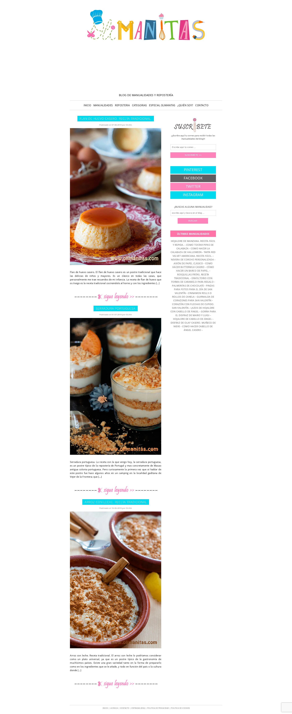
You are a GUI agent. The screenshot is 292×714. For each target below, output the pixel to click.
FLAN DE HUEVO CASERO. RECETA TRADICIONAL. (116, 119)
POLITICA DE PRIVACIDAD (158, 708)
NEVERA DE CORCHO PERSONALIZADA (192, 259)
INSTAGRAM (193, 194)
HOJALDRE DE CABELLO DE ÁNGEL (192, 318)
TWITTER (193, 186)
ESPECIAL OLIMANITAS (162, 105)
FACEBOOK (193, 178)
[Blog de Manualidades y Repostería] (146, 41)
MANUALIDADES (103, 105)
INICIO (87, 105)
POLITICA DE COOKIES (180, 708)
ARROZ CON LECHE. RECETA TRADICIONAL (116, 502)
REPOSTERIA (122, 105)
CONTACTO (201, 105)
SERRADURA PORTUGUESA (115, 308)
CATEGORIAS (139, 105)
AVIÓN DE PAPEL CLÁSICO (188, 263)
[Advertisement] (146, 68)
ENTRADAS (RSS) (138, 708)
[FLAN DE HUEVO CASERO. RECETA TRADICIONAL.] (115, 196)
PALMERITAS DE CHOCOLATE (188, 285)
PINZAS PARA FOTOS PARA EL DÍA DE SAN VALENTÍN (194, 289)
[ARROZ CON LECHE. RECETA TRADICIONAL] (115, 579)
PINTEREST (193, 169)
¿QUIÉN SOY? (185, 105)
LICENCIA (114, 708)
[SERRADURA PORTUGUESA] (115, 386)
